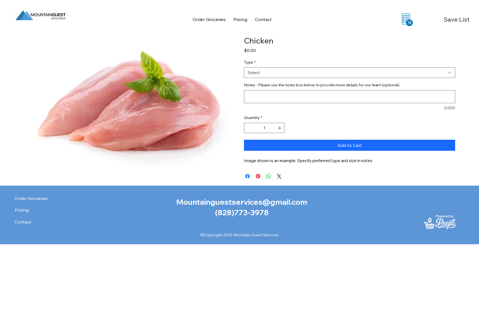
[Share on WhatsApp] (268, 176)
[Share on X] (279, 176)
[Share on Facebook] (247, 176)
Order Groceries (31, 198)
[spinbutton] (264, 128)
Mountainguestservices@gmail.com (241, 202)
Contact (23, 222)
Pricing (22, 210)
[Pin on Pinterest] (258, 176)
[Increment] (280, 128)
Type (250, 62)
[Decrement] (248, 128)
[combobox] (349, 72)
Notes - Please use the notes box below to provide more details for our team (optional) (321, 84)
